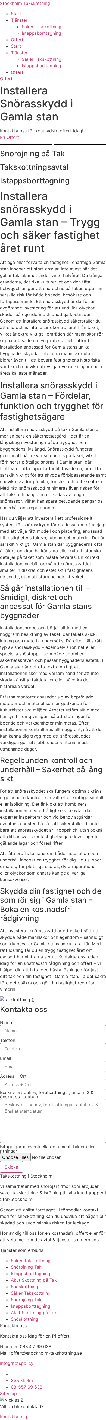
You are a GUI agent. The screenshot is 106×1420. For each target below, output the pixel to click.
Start (16, 13)
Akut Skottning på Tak (34, 1280)
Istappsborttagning (41, 33)
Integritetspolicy (16, 1363)
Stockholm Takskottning (25, 3)
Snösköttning (24, 1286)
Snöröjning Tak (26, 1267)
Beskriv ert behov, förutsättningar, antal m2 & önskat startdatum (46, 1094)
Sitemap (8, 1393)
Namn (6, 1022)
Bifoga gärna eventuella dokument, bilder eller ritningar (47, 1148)
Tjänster (19, 20)
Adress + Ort (13, 1076)
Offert (17, 39)
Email (5, 1058)
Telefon (7, 1040)
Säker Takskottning (41, 26)
